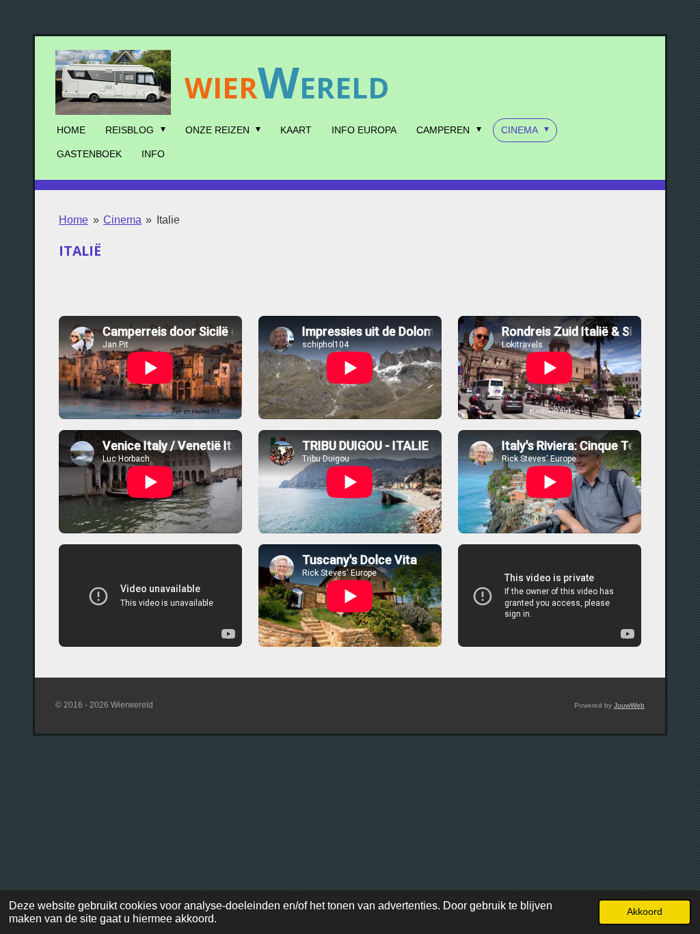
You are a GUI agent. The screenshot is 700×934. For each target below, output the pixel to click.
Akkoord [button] (644, 911)
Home (73, 220)
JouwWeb (629, 705)
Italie (168, 220)
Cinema (122, 220)
